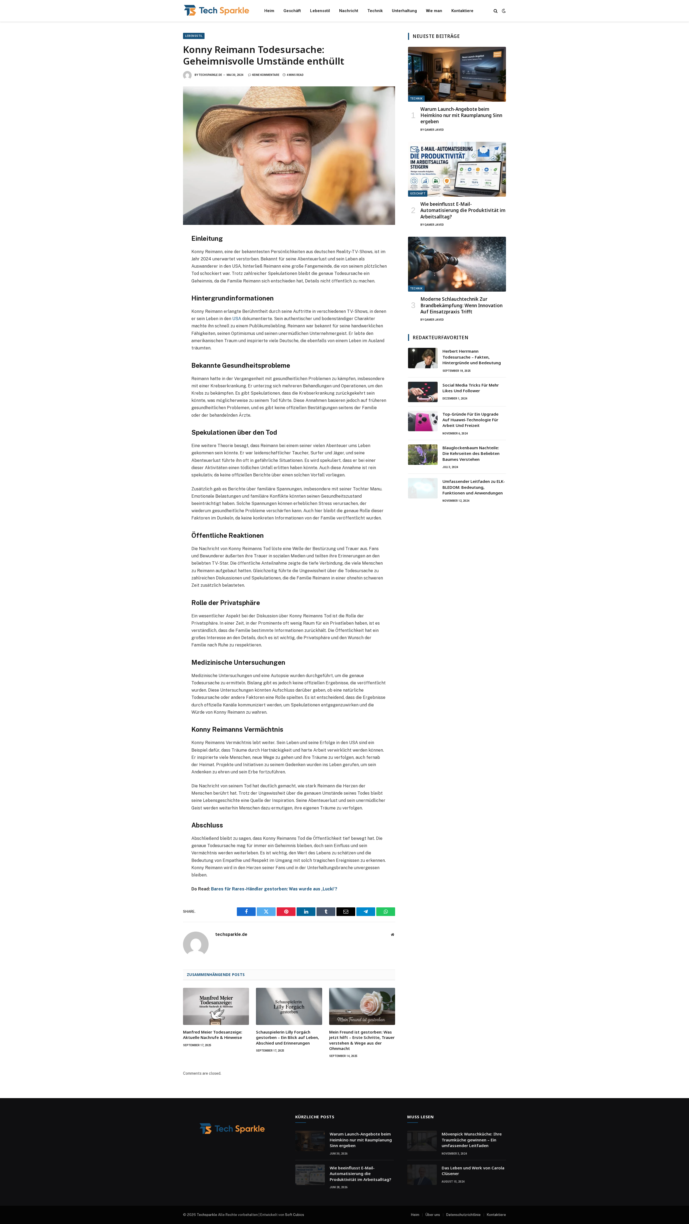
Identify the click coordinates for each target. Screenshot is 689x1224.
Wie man (434, 10)
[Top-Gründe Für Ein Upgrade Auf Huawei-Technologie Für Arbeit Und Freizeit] (423, 421)
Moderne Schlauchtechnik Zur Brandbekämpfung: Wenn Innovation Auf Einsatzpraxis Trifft (461, 305)
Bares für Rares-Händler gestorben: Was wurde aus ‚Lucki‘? (274, 889)
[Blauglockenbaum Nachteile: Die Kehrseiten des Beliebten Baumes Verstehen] (423, 454)
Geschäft (292, 10)
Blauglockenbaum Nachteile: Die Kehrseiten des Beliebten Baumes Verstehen (471, 453)
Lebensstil (320, 10)
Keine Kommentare (265, 74)
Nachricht (348, 10)
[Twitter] (164, 263)
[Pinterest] (164, 286)
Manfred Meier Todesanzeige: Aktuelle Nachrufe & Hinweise (212, 1034)
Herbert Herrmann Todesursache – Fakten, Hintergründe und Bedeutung (471, 356)
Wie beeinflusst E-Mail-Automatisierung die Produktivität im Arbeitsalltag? (462, 210)
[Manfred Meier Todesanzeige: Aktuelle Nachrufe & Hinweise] (216, 1006)
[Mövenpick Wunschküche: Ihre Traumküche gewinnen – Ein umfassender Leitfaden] (422, 1141)
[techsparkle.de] (216, 11)
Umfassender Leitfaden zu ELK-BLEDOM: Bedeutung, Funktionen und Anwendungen (473, 487)
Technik (375, 10)
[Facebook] (164, 251)
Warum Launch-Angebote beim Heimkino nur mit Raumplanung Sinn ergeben (461, 115)
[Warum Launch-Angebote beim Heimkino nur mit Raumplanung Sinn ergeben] (457, 74)
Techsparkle (207, 1215)
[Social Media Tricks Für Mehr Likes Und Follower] (423, 392)
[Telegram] (164, 298)
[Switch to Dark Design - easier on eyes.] (503, 11)
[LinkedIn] (164, 275)
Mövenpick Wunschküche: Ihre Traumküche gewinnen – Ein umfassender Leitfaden (472, 1139)
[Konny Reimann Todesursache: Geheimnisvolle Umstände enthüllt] (289, 155)
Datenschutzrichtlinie (463, 1215)
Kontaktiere (462, 10)
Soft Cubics (294, 1215)
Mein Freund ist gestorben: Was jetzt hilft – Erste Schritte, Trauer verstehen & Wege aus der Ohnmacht (362, 1040)
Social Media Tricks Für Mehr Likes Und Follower (470, 387)
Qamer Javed (434, 129)
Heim (269, 10)
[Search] (496, 11)
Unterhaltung (404, 10)
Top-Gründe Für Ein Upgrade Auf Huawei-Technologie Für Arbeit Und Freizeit (470, 419)
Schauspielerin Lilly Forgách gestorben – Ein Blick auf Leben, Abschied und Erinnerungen (287, 1037)
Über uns (433, 1215)
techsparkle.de (210, 74)
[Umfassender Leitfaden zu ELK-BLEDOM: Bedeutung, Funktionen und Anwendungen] (423, 488)
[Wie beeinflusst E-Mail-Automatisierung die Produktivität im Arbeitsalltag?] (457, 169)
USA (236, 318)
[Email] (164, 310)
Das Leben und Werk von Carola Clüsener (473, 1170)
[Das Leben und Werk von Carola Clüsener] (422, 1175)
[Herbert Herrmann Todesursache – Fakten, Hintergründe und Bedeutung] (423, 358)
